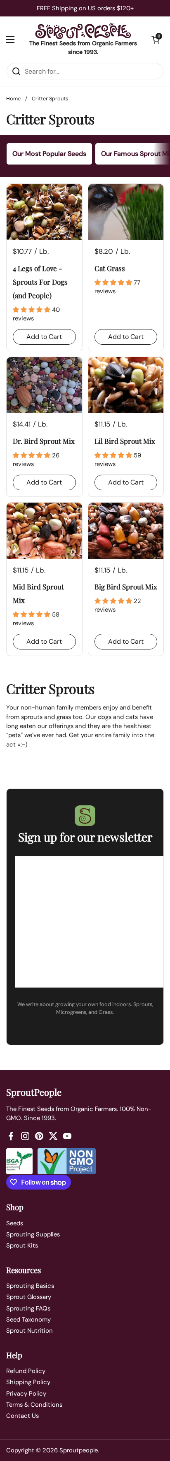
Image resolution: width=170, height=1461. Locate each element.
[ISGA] (19, 1161)
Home (13, 98)
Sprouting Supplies (33, 1234)
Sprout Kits (22, 1245)
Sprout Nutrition (29, 1330)
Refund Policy (25, 1371)
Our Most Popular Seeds (49, 153)
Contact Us (22, 1416)
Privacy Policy (26, 1393)
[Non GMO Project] (67, 1161)
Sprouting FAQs (28, 1308)
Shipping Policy (28, 1382)
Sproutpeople (78, 1450)
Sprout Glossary (28, 1297)
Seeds (14, 1223)
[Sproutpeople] (83, 31)
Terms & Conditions (34, 1405)
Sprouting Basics (30, 1286)
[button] (155, 39)
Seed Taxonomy (28, 1319)
